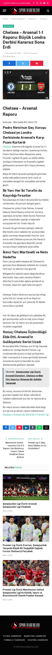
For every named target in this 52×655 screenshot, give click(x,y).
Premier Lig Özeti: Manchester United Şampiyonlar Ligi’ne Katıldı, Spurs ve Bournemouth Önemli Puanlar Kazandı (23, 592)
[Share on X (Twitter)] (23, 63)
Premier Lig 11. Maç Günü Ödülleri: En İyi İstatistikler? (37, 446)
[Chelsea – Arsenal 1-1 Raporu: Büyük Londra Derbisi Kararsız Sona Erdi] (26, 80)
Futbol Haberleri (12, 636)
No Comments (32, 53)
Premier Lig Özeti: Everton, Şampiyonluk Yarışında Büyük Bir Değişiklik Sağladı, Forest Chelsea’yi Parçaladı (25, 548)
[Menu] (4, 11)
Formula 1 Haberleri (14, 640)
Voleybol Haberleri (38, 640)
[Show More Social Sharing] (46, 63)
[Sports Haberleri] (26, 10)
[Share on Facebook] (9, 63)
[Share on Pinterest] (36, 63)
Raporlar (8, 26)
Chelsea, (7, 146)
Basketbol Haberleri (35, 636)
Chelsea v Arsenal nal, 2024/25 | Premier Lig (26, 414)
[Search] (47, 11)
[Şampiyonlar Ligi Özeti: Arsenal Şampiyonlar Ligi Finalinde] (26, 487)
